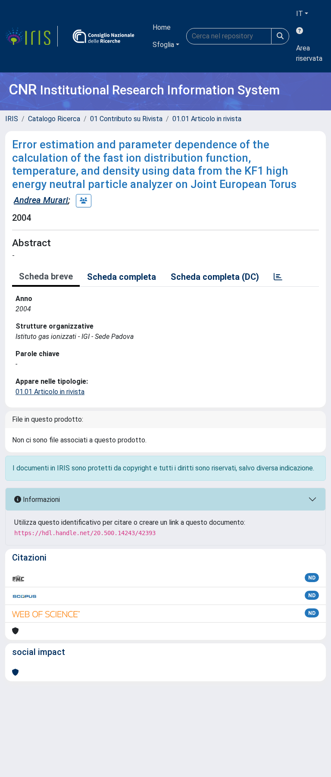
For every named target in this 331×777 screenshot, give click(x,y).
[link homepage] (31, 36)
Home (162, 27)
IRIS (11, 119)
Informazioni (40, 499)
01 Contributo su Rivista (126, 119)
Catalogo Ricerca (54, 119)
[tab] (278, 277)
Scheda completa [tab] (121, 277)
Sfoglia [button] (163, 45)
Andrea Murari (41, 200)
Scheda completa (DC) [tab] (215, 277)
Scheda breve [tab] (46, 276)
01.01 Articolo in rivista (206, 119)
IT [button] (299, 13)
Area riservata (309, 53)
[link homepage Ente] (103, 36)
